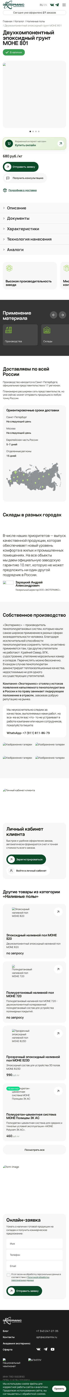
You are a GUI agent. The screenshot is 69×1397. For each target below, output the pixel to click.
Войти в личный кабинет (31, 870)
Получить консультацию (28, 178)
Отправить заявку (24, 166)
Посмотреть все (34, 1149)
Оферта (7, 1349)
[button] (34, 208)
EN (45, 4)
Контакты (9, 1337)
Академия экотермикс (16, 1343)
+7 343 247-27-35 (47, 1331)
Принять (59, 1388)
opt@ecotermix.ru (46, 1337)
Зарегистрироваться (29, 859)
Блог (6, 1331)
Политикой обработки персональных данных (30, 1279)
